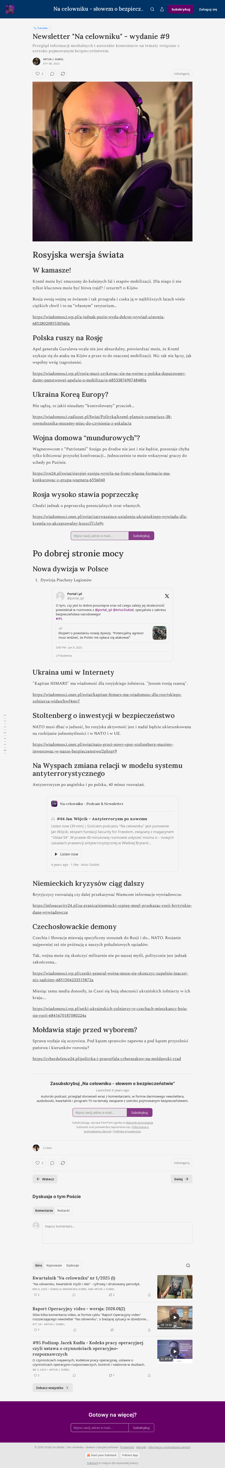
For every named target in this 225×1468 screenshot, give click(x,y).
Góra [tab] (38, 1265)
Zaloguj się (208, 9)
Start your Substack (103, 1455)
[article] (112, 1286)
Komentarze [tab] (44, 1211)
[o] (175, 1317)
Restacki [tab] (63, 1211)
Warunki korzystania (139, 1123)
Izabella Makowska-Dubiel (68, 1289)
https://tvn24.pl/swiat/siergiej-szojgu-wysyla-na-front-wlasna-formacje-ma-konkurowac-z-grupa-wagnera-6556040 (102, 476)
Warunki (141, 1447)
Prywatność (127, 1447)
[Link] (26, 254)
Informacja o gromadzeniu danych (169, 1447)
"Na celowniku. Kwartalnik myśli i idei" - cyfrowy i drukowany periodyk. (86, 1284)
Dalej (178, 1179)
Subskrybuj (181, 9)
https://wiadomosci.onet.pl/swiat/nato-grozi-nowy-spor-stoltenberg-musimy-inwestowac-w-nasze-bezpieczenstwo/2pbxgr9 (103, 747)
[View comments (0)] (52, 73)
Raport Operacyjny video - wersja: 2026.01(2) (79, 1308)
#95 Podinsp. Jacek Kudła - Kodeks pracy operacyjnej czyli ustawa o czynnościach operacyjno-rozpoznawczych (88, 1348)
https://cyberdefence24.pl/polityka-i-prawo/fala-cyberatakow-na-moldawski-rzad (107, 1059)
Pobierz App (130, 1455)
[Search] (152, 9)
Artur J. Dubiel (53, 59)
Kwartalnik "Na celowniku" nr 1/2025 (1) (74, 1278)
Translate (42, 28)
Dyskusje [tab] (72, 1265)
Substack (92, 1463)
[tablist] (52, 1210)
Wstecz (48, 1179)
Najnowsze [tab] (54, 1265)
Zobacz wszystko (49, 1387)
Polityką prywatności (127, 1131)
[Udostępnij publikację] (162, 9)
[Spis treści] (5, 734)
